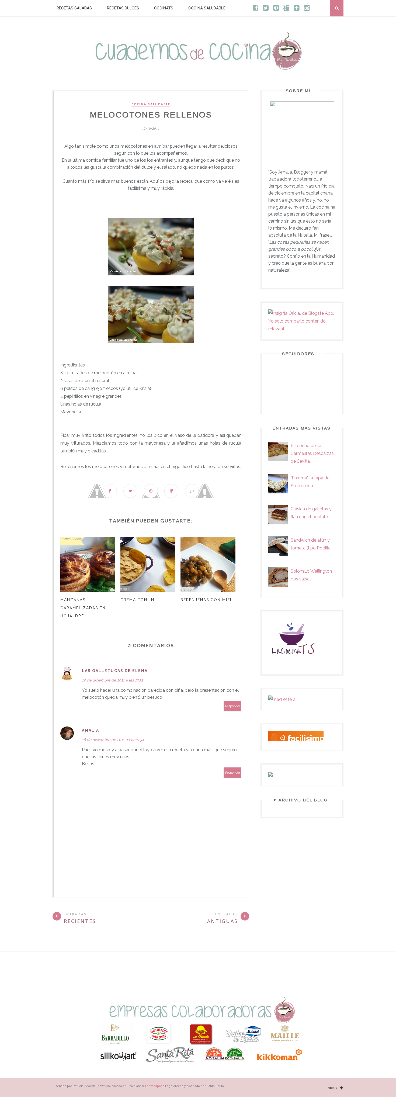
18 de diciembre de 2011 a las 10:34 (113, 740)
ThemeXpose (154, 1086)
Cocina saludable (206, 8)
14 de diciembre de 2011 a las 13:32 (112, 680)
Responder (232, 706)
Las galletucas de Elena (115, 671)
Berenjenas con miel (206, 600)
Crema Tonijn (137, 600)
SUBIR (333, 1088)
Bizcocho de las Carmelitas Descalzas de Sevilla (312, 453)
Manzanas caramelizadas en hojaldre (83, 608)
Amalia (90, 730)
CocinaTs (163, 8)
